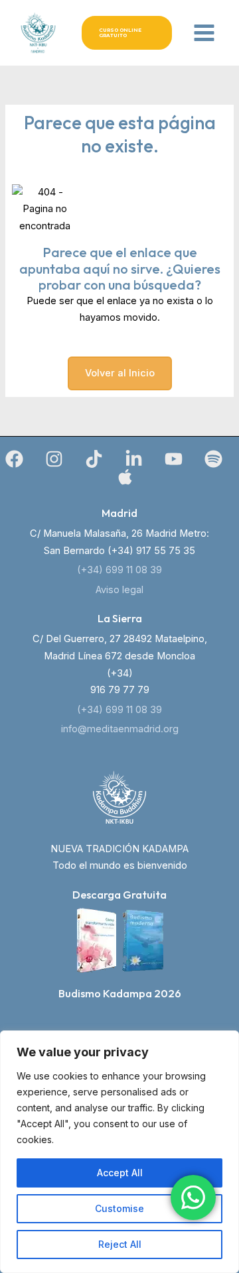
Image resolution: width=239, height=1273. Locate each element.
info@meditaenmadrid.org (120, 729)
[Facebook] (14, 459)
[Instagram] (54, 459)
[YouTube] (174, 459)
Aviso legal (119, 590)
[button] (127, 33)
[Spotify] (213, 459)
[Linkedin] (134, 459)
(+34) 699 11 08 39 (119, 570)
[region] (119, 1151)
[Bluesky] (125, 477)
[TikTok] (94, 459)
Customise (119, 1208)
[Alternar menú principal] (204, 33)
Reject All (119, 1244)
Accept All (120, 1172)
